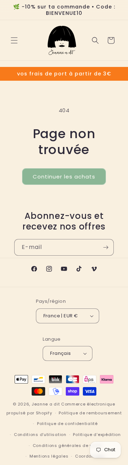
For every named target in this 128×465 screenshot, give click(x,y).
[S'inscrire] (105, 247)
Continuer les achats (64, 176)
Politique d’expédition (97, 434)
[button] (14, 40)
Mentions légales (49, 456)
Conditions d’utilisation (40, 434)
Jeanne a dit (46, 404)
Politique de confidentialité (67, 423)
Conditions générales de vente (67, 445)
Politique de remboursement (90, 413)
